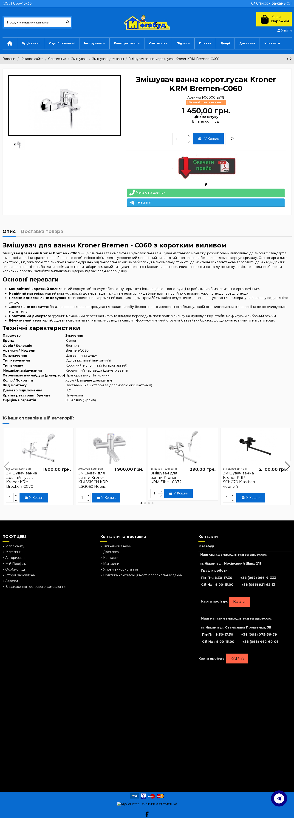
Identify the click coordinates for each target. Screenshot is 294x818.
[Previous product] (288, 59)
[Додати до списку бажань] (232, 139)
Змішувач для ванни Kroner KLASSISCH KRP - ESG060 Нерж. (94, 480)
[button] (141, 503)
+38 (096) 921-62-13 (258, 585)
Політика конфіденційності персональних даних (142, 575)
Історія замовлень (20, 575)
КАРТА (237, 658)
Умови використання (120, 569)
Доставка (111, 552)
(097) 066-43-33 (17, 3)
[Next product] (291, 59)
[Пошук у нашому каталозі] (67, 22)
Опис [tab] (9, 231)
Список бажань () (273, 3)
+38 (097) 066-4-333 (258, 578)
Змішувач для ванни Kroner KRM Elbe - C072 (166, 477)
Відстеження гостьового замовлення (35, 587)
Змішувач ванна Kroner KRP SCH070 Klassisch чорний (239, 480)
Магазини (13, 552)
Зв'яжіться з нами (117, 546)
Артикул (194, 97)
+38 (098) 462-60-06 (261, 642)
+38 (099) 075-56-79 (259, 634)
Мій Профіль (15, 564)
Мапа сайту (14, 546)
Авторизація (15, 558)
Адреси (11, 581)
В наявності (201, 121)
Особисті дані (16, 569)
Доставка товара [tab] (41, 231)
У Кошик (211, 139)
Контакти (111, 558)
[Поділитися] (206, 185)
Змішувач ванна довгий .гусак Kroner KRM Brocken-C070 (21, 480)
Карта (239, 601)
